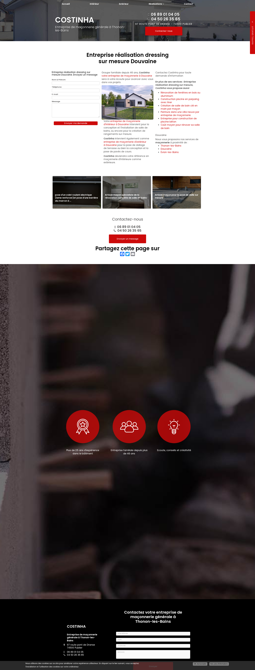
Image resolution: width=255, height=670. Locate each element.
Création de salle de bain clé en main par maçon (179, 107)
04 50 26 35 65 (165, 19)
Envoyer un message (127, 238)
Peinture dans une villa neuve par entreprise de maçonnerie (180, 113)
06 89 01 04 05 (165, 14)
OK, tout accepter (200, 664)
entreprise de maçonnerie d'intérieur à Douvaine (122, 123)
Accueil (66, 3)
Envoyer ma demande (75, 123)
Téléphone (56, 87)
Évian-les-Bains (170, 152)
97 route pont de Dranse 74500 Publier (81, 646)
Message (56, 101)
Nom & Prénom (59, 80)
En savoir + (77, 192)
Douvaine (166, 148)
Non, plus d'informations (219, 664)
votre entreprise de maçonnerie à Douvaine (127, 75)
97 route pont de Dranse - (163, 24)
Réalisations (156, 3)
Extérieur (124, 3)
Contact (188, 3)
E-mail (55, 94)
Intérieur (94, 3)
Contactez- (163, 31)
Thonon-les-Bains (171, 145)
